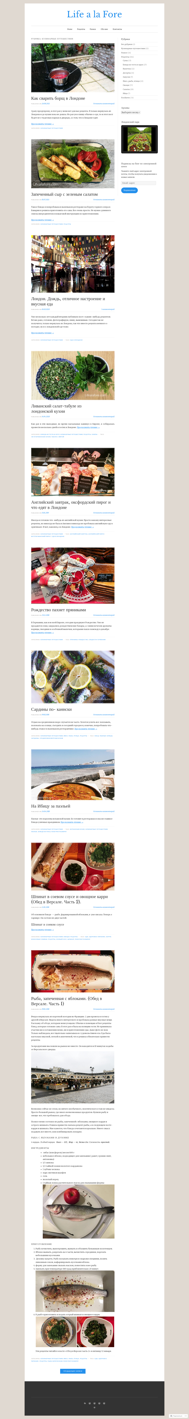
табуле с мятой (57, 437)
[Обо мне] (99, 1403)
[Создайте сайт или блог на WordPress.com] (94, 1408)
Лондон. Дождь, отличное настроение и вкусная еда (68, 301)
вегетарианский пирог (41, 536)
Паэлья (34, 831)
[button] (56, 1331)
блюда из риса (44, 831)
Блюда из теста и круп (50, 434)
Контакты (117, 29)
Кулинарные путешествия (51, 128)
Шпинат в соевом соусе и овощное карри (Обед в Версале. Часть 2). (69, 899)
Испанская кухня (77, 829)
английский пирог (96, 534)
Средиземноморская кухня (51, 738)
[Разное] (94, 1403)
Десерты (127, 73)
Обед (96, 736)
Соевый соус (61, 939)
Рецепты (81, 29)
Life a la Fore (94, 14)
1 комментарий (108, 309)
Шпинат (70, 939)
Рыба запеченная (55, 1361)
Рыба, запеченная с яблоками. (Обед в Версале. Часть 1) (66, 1001)
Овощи (66, 936)
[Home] (85, 1403)
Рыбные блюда (106, 736)
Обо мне (104, 29)
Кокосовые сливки (39, 939)
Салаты (94, 434)
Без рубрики (126, 44)
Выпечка (127, 69)
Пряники (74, 639)
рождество (83, 639)
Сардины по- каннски (51, 709)
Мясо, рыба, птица (71, 736)
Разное (93, 29)
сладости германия (97, 639)
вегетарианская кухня (41, 437)
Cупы (125, 61)
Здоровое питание (97, 936)
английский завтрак (79, 534)
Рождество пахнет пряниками (58, 609)
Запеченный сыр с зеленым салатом (64, 194)
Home (69, 29)
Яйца (125, 93)
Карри (108, 936)
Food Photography (59, 831)
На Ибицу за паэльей (50, 806)
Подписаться (129, 190)
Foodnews (125, 98)
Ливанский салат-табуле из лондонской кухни (56, 408)
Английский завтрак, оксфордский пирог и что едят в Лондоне (71, 504)
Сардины (35, 738)
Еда (86, 936)
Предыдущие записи (72, 1371)
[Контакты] (104, 1403)
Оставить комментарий (104, 104)
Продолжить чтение (42, 124)
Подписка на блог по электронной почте (138, 165)
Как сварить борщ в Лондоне (58, 98)
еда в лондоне (76, 340)
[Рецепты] (89, 1403)
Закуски (126, 77)
